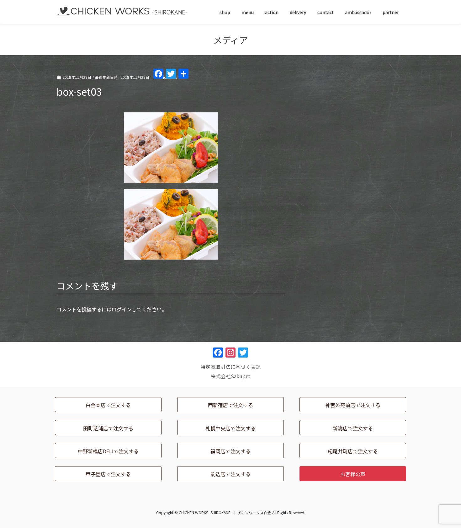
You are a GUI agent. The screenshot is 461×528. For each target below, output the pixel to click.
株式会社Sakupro (231, 376)
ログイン (122, 309)
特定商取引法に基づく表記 (230, 366)
